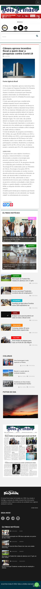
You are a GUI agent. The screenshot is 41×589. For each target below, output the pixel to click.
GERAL (15, 313)
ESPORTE (31, 246)
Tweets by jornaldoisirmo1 (9, 573)
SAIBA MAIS (34, 508)
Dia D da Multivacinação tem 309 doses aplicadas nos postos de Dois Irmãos (18, 238)
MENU (20, 22)
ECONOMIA (16, 300)
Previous (3, 18)
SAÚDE (32, 218)
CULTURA (16, 337)
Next (38, 18)
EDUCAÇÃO (17, 288)
